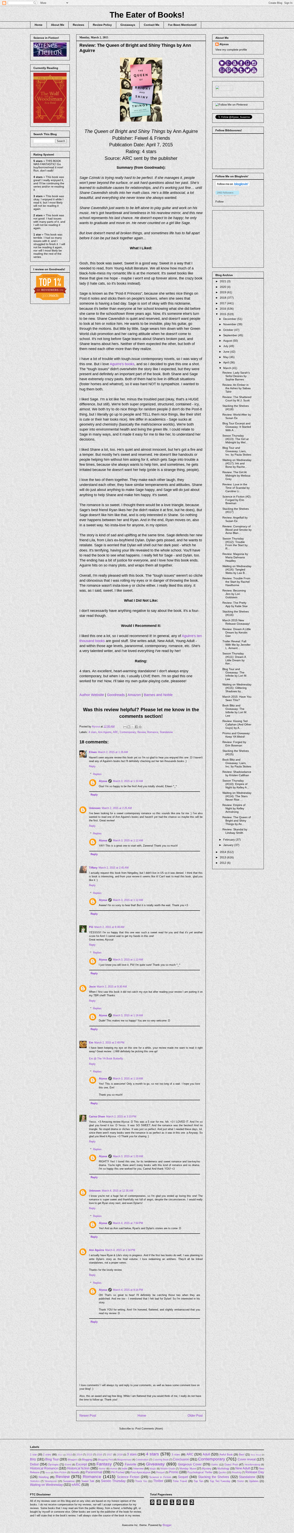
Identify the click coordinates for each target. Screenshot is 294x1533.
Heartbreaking (252, 1464)
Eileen (93, 752)
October (228, 329)
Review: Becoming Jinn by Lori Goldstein (234, 594)
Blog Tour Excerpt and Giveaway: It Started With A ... (236, 427)
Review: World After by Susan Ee (236, 416)
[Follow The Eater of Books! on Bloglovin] (232, 186)
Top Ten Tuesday (220, 1481)
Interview (138, 1468)
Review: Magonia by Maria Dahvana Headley (235, 557)
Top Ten (198, 1481)
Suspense (69, 1481)
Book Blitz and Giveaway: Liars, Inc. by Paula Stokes (236, 763)
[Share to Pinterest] (140, 727)
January (228, 845)
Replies (97, 773)
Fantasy (104, 1464)
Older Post (195, 1415)
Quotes (222, 1472)
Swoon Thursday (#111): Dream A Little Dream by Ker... (234, 658)
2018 (223, 297)
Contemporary (128, 732)
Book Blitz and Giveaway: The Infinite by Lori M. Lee (234, 710)
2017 (223, 303)
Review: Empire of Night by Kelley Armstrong (233, 808)
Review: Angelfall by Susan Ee (235, 519)
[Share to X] (133, 727)
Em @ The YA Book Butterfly (106, 1058)
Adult (206, 1454)
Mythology (223, 1468)
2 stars (47, 1454)
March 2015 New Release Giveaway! (236, 622)
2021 (223, 281)
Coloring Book (161, 1459)
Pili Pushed (117, 1472)
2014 (223, 852)
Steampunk (50, 1481)
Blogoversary (124, 1459)
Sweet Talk (88, 1481)
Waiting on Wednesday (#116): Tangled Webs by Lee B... (236, 570)
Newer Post (87, 1415)
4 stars (93, 732)
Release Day (254, 1472)
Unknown (95, 808)
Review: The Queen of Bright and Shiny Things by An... (236, 821)
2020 (223, 286)
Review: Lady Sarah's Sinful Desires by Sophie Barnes (236, 376)
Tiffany (93, 867)
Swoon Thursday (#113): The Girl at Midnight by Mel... (235, 439)
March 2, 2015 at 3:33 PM (121, 1116)
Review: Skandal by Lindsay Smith (234, 831)
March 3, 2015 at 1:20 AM (128, 1156)
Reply (92, 766)
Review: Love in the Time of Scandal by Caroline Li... (236, 488)
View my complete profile (231, 49)
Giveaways (127, 24)
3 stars (132, 1454)
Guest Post (231, 1464)
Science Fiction (128, 1477)
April (226, 362)
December (230, 318)
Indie (124, 1468)
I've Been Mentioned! (182, 24)
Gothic (214, 1464)
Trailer (240, 1481)
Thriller (158, 1481)
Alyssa (103, 781)
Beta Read (256, 1455)
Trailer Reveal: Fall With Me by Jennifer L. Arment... (236, 645)
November (230, 324)
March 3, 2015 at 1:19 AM (128, 1078)
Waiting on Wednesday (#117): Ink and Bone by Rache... (236, 463)
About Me (57, 24)
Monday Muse (187, 1468)
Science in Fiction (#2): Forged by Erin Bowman (236, 500)
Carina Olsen (97, 1116)
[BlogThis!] (129, 727)
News (47, 1472)
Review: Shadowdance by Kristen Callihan (236, 773)
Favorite (130, 1464)
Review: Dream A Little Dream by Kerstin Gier (236, 632)
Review (141, 732)
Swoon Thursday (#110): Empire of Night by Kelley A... (235, 784)
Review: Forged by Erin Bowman (234, 743)
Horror (102, 1468)
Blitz (33, 1459)
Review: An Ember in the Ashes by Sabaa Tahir (236, 388)
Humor (113, 1468)
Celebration (142, 1459)
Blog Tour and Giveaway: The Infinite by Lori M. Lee (234, 674)
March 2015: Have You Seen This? (236, 698)
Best (241, 1454)
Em (91, 1042)
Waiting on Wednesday (46, 1484)
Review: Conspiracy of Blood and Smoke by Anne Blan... (237, 530)
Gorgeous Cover (190, 1464)
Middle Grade (167, 1468)
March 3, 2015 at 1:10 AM (128, 781)
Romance (152, 732)
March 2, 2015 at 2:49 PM (109, 1042)
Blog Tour (52, 1459)
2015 (223, 314)
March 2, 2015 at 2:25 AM (117, 808)
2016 (223, 308)
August (228, 340)
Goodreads (116, 695)
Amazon (134, 695)
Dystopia (53, 1464)
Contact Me (151, 24)
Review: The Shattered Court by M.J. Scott (236, 398)
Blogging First (105, 1459)
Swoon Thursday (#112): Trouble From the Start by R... (235, 543)
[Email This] (125, 727)
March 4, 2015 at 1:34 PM (120, 1250)
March (227, 368)
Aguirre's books (122, 364)
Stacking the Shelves (213, 1477)
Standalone (166, 732)
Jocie (92, 986)
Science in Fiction (160, 1477)
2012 (223, 862)
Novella (75, 1472)
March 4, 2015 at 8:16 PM (128, 1289)
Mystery (206, 1468)
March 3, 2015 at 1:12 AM (128, 840)
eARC (76, 1484)
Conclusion (181, 1459)
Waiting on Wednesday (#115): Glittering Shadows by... (236, 688)
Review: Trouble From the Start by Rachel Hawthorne (236, 582)
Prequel (160, 1472)
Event (68, 1464)
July (226, 346)
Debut (34, 1464)
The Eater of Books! (147, 14)
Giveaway (155, 1464)
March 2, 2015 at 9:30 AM (112, 986)
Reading (236, 1472)
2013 (223, 857)
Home (38, 24)
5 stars (176, 1454)
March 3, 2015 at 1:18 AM (128, 1015)
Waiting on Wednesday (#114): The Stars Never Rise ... (236, 796)
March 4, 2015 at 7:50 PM (128, 1223)
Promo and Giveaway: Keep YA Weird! (236, 735)
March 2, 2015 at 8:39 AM (109, 927)
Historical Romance (44, 1468)
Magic (153, 1468)
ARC (115, 732)
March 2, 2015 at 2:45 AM (114, 867)
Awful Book (226, 1454)
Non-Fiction (60, 1472)
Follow (219, 201)
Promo (173, 1472)
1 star (33, 1454)
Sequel (183, 1477)
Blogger (167, 1525)
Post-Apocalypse (140, 1472)
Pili (91, 927)
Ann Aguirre (104, 732)
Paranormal (94, 1472)
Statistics (35, 1481)
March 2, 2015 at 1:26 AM (113, 752)
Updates (254, 1481)
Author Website (91, 695)
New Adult (242, 1468)
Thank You (141, 1481)
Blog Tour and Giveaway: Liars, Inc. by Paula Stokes (236, 451)
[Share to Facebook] (136, 727)
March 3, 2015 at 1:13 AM (128, 959)
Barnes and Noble (158, 695)
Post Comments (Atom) (149, 1428)
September (230, 335)
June (226, 351)
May (226, 357)
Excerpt (81, 1464)
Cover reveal (247, 1459)
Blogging (87, 1459)
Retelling (44, 1477)
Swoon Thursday (113, 1481)
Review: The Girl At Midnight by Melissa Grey (236, 476)
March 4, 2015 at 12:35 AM (117, 1190)
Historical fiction (78, 1468)
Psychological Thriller (199, 1472)
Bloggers (73, 1459)
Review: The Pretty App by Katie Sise (235, 604)
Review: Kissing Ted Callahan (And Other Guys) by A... (236, 724)
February (229, 839)
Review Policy (102, 24)
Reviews (78, 24)
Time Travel (180, 1481)
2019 (223, 292)
